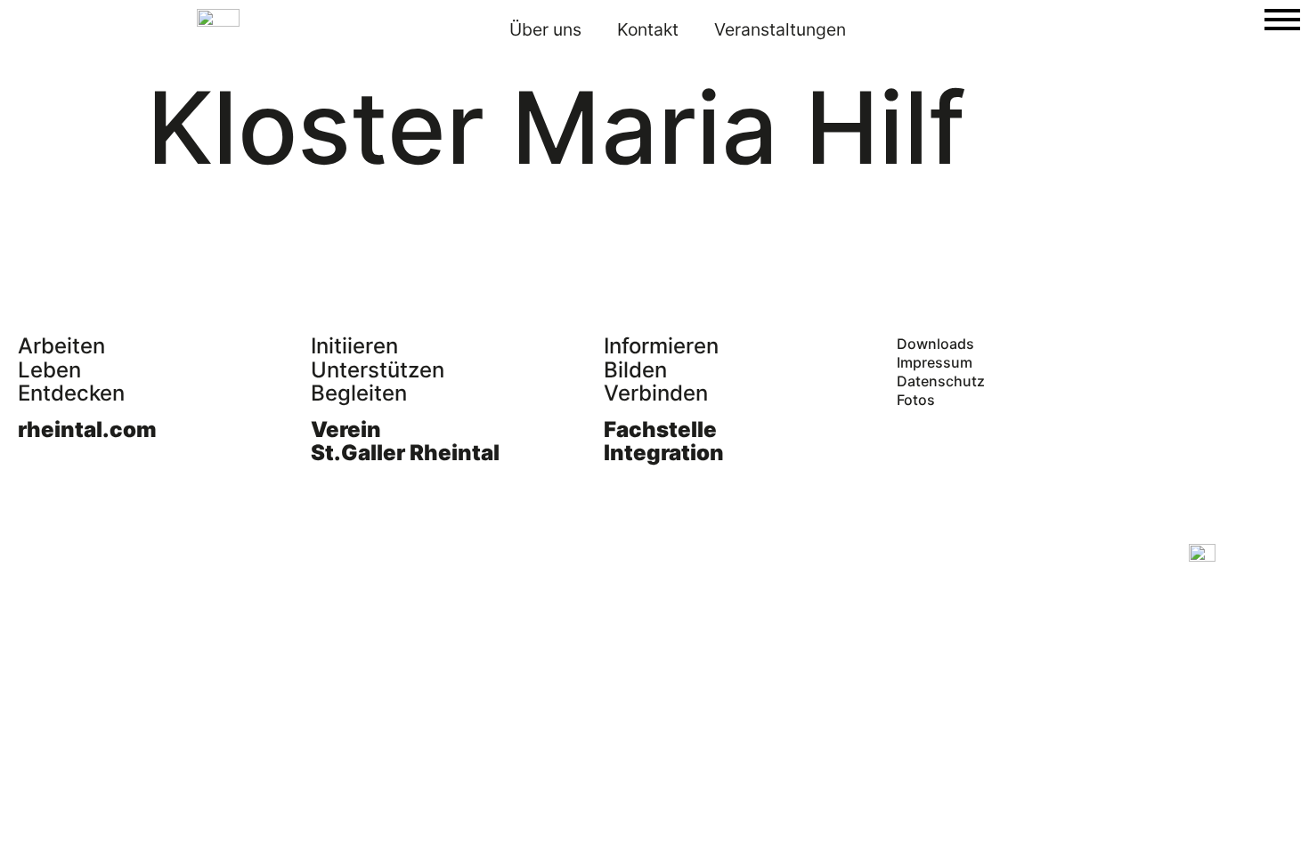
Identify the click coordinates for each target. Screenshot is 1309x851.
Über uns (545, 29)
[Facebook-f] (31, 557)
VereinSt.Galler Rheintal (405, 441)
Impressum (934, 362)
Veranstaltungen (780, 29)
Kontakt (648, 29)
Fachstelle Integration (664, 441)
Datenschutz (941, 381)
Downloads (935, 344)
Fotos (916, 400)
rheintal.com (87, 429)
